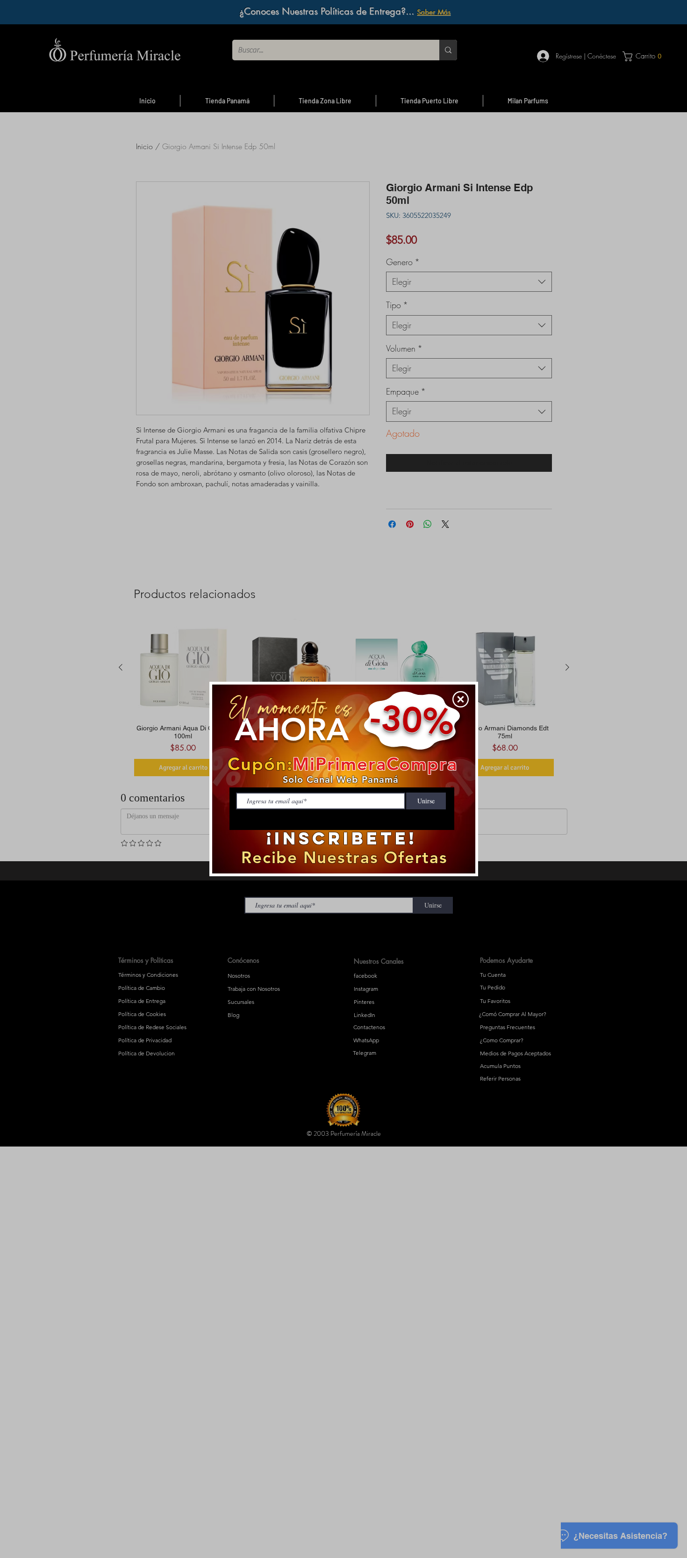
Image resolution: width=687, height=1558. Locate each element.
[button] (460, 699)
